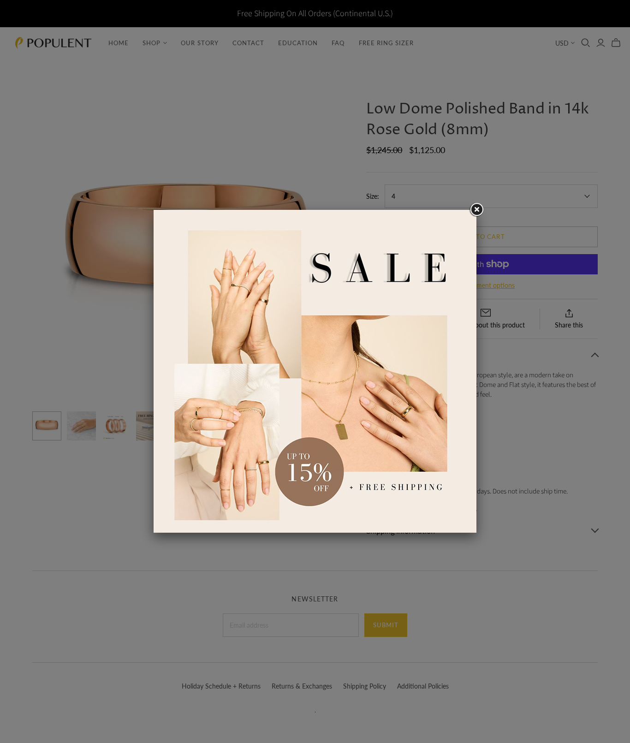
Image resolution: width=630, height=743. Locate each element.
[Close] (476, 210)
